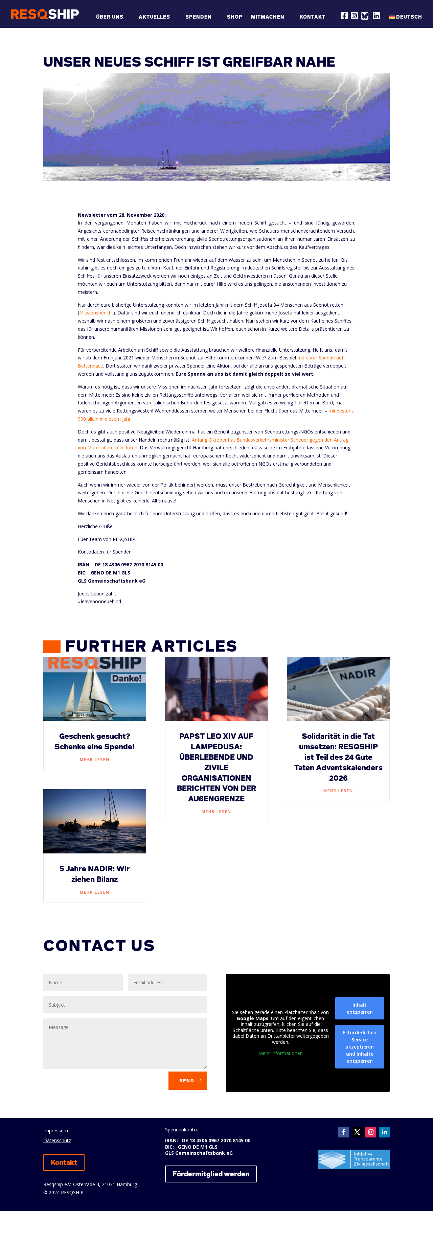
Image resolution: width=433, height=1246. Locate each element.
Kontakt (312, 17)
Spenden (198, 17)
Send (187, 1080)
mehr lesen (95, 759)
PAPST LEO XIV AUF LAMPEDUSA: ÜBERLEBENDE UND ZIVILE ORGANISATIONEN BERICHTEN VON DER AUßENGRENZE (216, 767)
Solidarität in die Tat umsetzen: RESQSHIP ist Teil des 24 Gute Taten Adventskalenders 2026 (338, 757)
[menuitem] (405, 20)
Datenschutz (57, 1140)
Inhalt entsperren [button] (360, 1008)
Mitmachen (267, 17)
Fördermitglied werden (211, 1174)
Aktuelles (154, 17)
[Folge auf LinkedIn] (384, 1132)
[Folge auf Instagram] (370, 1132)
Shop (235, 17)
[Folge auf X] (357, 1132)
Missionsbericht (96, 312)
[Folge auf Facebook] (343, 1132)
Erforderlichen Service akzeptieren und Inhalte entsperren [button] (360, 1046)
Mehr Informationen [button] (280, 1053)
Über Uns (109, 17)
